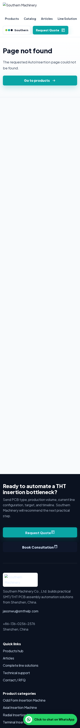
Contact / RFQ (14, 680)
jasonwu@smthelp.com (20, 611)
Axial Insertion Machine (20, 707)
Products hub (13, 651)
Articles (47, 18)
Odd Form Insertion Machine (24, 700)
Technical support (16, 673)
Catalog (30, 18)
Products (12, 18)
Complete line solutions (20, 665)
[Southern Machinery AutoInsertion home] (40, 7)
